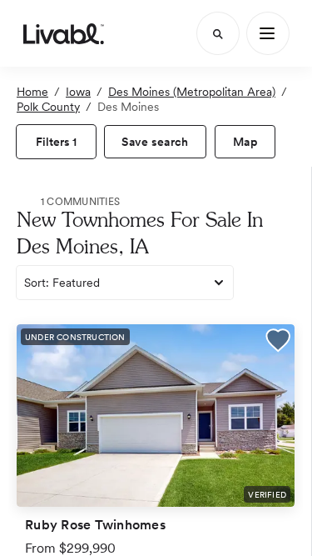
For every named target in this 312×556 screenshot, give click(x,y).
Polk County (48, 106)
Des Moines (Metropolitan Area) (191, 91)
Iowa (78, 91)
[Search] (218, 33)
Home (32, 91)
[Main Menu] (268, 33)
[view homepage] (63, 33)
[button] (277, 342)
